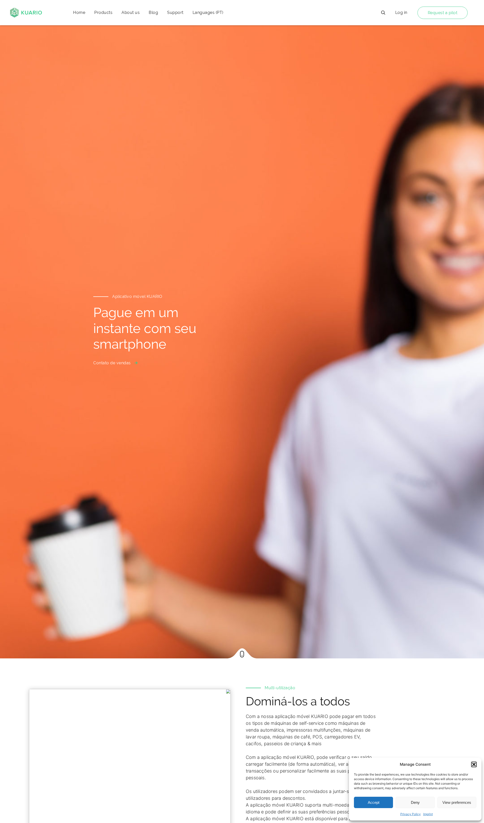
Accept (373, 802)
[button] (473, 764)
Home (79, 12)
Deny (415, 802)
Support (175, 12)
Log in (401, 12)
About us (131, 12)
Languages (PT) (208, 12)
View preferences (456, 802)
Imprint (428, 814)
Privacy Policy (410, 814)
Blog (153, 12)
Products (103, 12)
